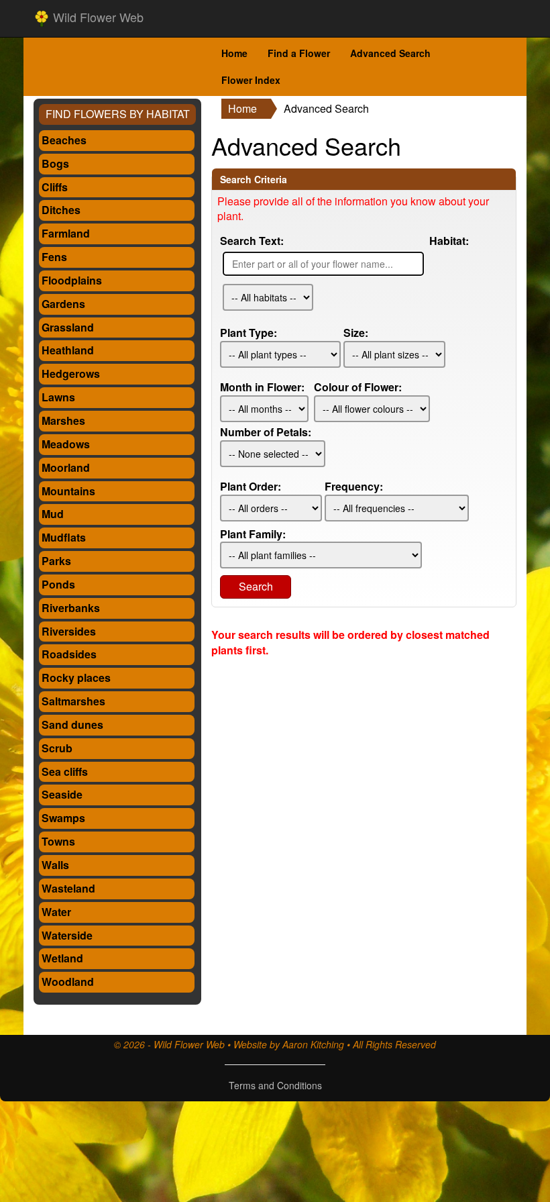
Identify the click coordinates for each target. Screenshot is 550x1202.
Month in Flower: (262, 387)
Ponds (58, 584)
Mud (53, 513)
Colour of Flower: (358, 387)
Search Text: (252, 241)
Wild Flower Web (97, 17)
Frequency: (354, 486)
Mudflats (64, 537)
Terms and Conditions (275, 1085)
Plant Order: (250, 486)
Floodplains (72, 280)
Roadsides (69, 654)
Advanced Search (390, 53)
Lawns (58, 397)
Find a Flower (299, 53)
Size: (355, 332)
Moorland (66, 467)
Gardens (63, 303)
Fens (54, 256)
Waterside (67, 935)
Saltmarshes (73, 701)
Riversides (69, 631)
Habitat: (449, 241)
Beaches (64, 140)
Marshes (63, 420)
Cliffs (55, 187)
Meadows (66, 444)
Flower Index (250, 80)
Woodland (68, 981)
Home (234, 53)
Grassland (68, 327)
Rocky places (76, 677)
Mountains (68, 491)
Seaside (62, 794)
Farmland (66, 233)
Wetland (62, 958)
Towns (58, 841)
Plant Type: (248, 332)
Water (56, 911)
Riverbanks (71, 607)
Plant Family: (253, 534)
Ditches (61, 209)
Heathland (68, 350)
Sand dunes (72, 724)
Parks (56, 560)
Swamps (63, 817)
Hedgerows (71, 373)
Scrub (57, 748)
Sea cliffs (65, 771)
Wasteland (68, 888)
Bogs (55, 163)
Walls (55, 864)
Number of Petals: (265, 432)
